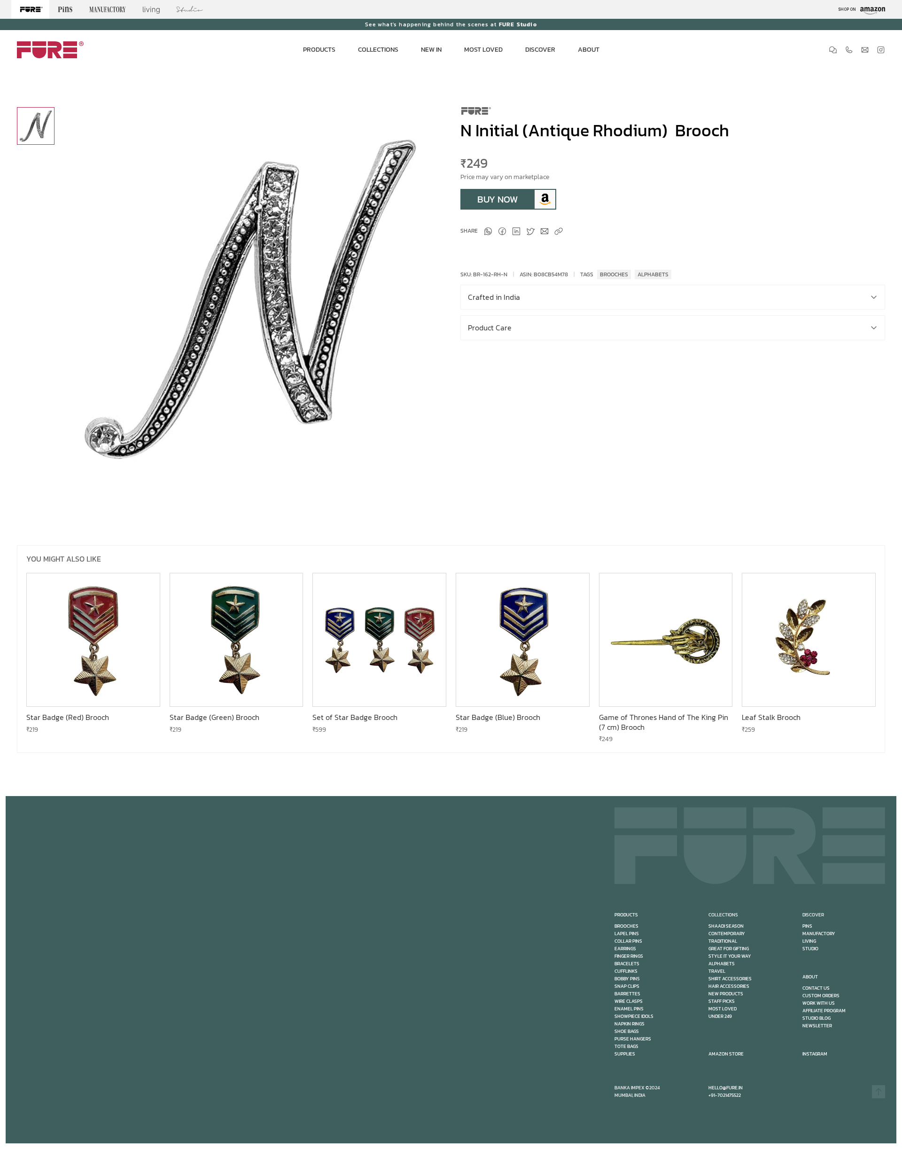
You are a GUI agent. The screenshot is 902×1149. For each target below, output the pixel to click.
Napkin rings (629, 1023)
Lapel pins (626, 933)
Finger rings (628, 956)
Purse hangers (632, 1038)
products (626, 914)
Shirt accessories (730, 978)
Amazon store (726, 1053)
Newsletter (817, 1025)
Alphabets (721, 963)
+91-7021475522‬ (724, 1095)
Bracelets (626, 963)
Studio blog (816, 1018)
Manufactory (818, 933)
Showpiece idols (633, 1016)
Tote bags (626, 1046)
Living (809, 941)
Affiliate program (824, 1010)
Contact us (816, 988)
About (810, 976)
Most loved (722, 1008)
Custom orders (821, 995)
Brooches (626, 926)
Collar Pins (628, 941)
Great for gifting (728, 948)
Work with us (818, 1003)
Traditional (722, 941)
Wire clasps (628, 1001)
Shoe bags (626, 1031)
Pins (807, 926)
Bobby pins (627, 978)
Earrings (625, 948)
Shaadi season (726, 926)
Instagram (814, 1053)
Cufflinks (626, 971)
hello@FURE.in (725, 1087)
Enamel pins (629, 1008)
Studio (810, 948)
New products (725, 993)
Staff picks (721, 1001)
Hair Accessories (728, 986)
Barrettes (627, 993)
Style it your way (729, 956)
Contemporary (726, 933)
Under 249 (720, 1016)
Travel (716, 971)
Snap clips (626, 986)
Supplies (624, 1053)
